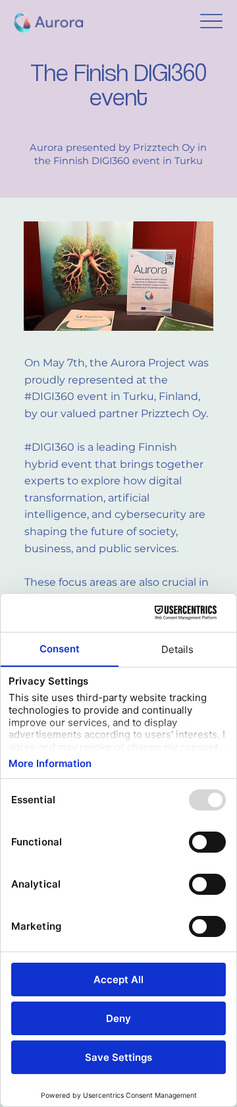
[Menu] (211, 21)
